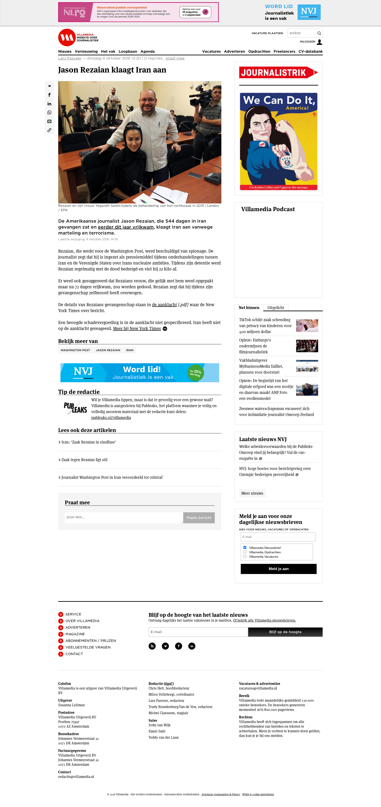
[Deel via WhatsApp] (49, 112)
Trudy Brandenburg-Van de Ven (172, 706)
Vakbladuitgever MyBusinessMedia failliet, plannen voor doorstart (261, 366)
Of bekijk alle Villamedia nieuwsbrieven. (264, 620)
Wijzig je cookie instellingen (258, 794)
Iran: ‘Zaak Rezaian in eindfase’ (89, 442)
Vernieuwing (86, 51)
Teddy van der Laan (164, 737)
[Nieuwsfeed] (152, 646)
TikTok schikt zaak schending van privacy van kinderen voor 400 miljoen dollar (265, 325)
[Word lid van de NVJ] (283, 12)
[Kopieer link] (49, 129)
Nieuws (64, 51)
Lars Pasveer (70, 58)
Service (73, 614)
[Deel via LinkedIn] (49, 103)
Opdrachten (259, 51)
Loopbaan (128, 51)
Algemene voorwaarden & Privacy (221, 794)
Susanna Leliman (71, 705)
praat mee (175, 58)
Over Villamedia (82, 621)
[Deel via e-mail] (49, 120)
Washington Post (75, 350)
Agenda (147, 51)
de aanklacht (164, 305)
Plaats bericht (199, 518)
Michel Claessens (162, 713)
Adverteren (234, 51)
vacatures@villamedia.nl (258, 688)
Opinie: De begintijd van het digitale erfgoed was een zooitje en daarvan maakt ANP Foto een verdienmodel (266, 389)
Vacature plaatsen (267, 33)
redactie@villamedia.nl (76, 776)
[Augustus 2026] (278, 72)
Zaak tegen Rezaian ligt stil (84, 459)
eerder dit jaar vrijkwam (126, 227)
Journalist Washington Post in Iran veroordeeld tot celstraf (112, 477)
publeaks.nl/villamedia (111, 417)
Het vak (108, 51)
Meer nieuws (252, 493)
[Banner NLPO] (138, 12)
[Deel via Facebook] (49, 94)
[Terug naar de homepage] (78, 37)
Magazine (75, 634)
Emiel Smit (157, 731)
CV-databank (311, 51)
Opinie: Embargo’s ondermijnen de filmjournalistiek (255, 345)
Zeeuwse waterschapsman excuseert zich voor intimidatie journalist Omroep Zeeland (276, 411)
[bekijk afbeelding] (139, 142)
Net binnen (249, 307)
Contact (74, 654)
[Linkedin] (191, 646)
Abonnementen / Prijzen (90, 641)
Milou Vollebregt (161, 694)
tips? (169, 683)
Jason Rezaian (108, 350)
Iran (129, 350)
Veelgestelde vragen (87, 647)
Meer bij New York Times (137, 328)
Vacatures (211, 51)
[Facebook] (178, 646)
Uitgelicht (275, 307)
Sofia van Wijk (160, 725)
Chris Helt (156, 688)
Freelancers (284, 51)
